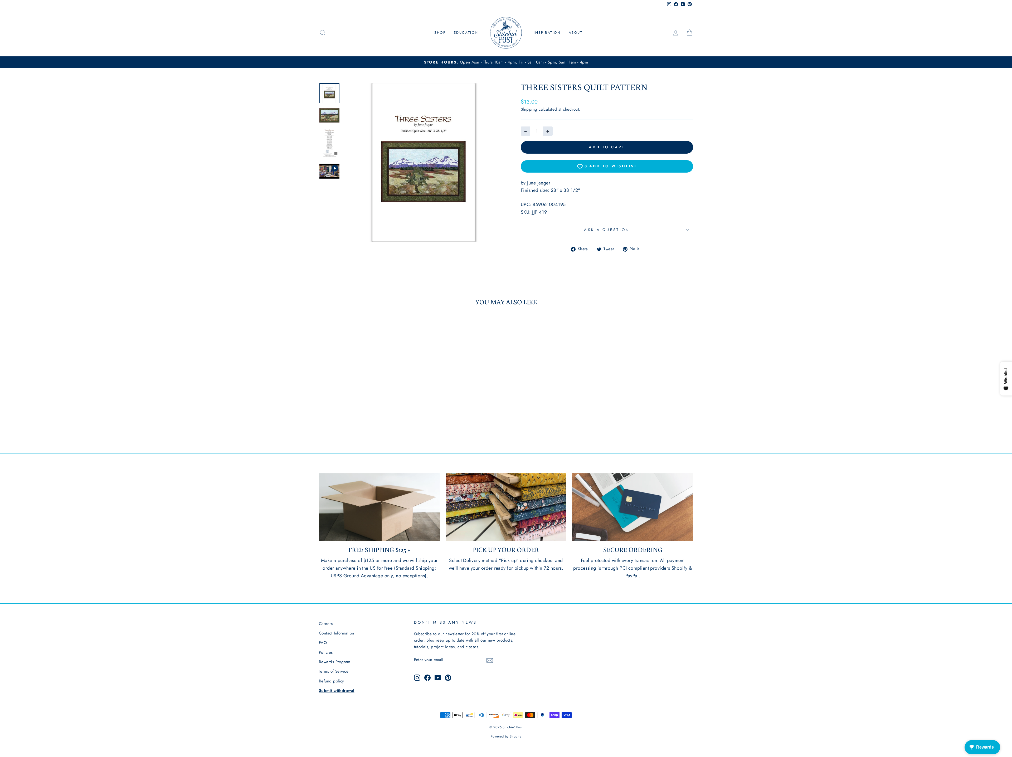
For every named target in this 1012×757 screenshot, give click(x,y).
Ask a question (607, 229)
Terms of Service (333, 671)
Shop (440, 32)
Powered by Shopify (506, 736)
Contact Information (336, 633)
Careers (326, 624)
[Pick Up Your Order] (506, 507)
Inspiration (547, 32)
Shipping (529, 109)
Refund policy (331, 681)
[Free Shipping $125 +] (379, 507)
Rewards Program (335, 662)
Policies (326, 652)
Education (466, 32)
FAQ (323, 643)
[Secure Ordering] (632, 507)
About (576, 32)
